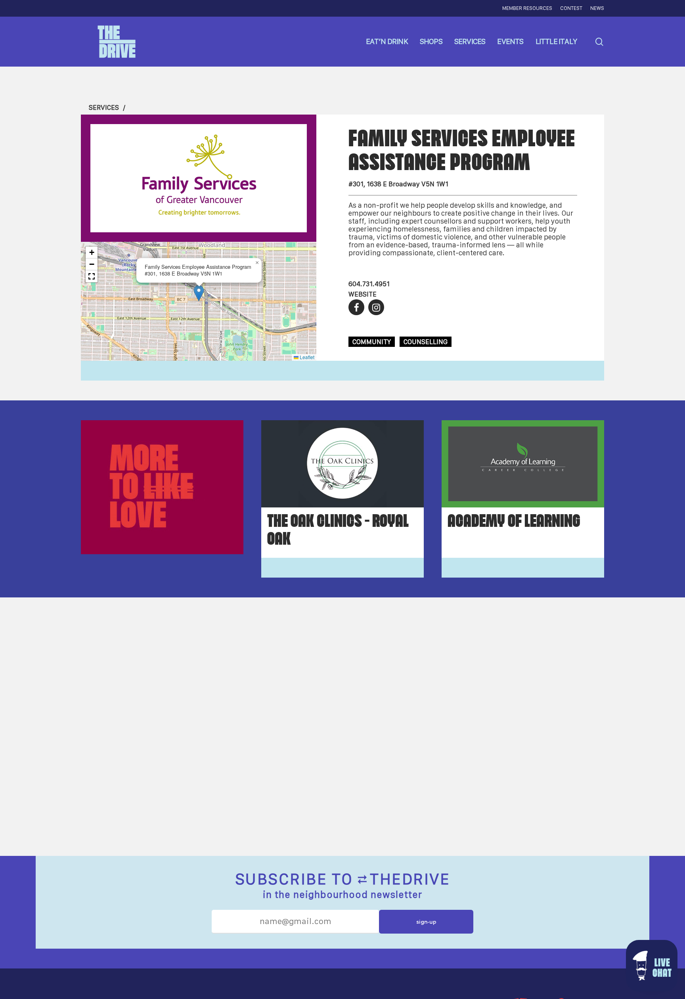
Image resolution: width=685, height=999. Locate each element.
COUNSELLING (426, 341)
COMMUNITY (371, 341)
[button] (199, 293)
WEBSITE (362, 294)
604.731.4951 (369, 283)
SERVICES (104, 107)
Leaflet (306, 357)
